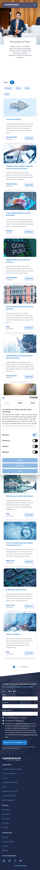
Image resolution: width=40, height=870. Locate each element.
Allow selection (20, 465)
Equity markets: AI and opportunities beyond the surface (19, 357)
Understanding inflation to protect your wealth (18, 214)
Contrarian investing (13, 119)
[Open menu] (35, 5)
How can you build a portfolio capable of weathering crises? (19, 544)
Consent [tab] (7, 403)
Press (7, 94)
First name (5, 702)
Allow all (20, 460)
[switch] (35, 440)
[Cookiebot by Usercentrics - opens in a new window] (30, 398)
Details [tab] (20, 403)
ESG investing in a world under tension (19, 496)
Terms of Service (12, 748)
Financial (8, 88)
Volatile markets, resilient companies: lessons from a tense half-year (19, 167)
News (27, 88)
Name (3, 695)
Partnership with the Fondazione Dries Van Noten (19, 308)
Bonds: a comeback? (13, 634)
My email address (7, 710)
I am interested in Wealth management (15, 718)
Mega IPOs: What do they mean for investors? (18, 261)
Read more (29, 139)
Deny (20, 471)
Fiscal (18, 88)
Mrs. (16, 691)
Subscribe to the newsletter (13, 742)
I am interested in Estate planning (14, 721)
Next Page (24, 667)
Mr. (11, 691)
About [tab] (33, 403)
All (12, 82)
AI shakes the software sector (16, 590)
